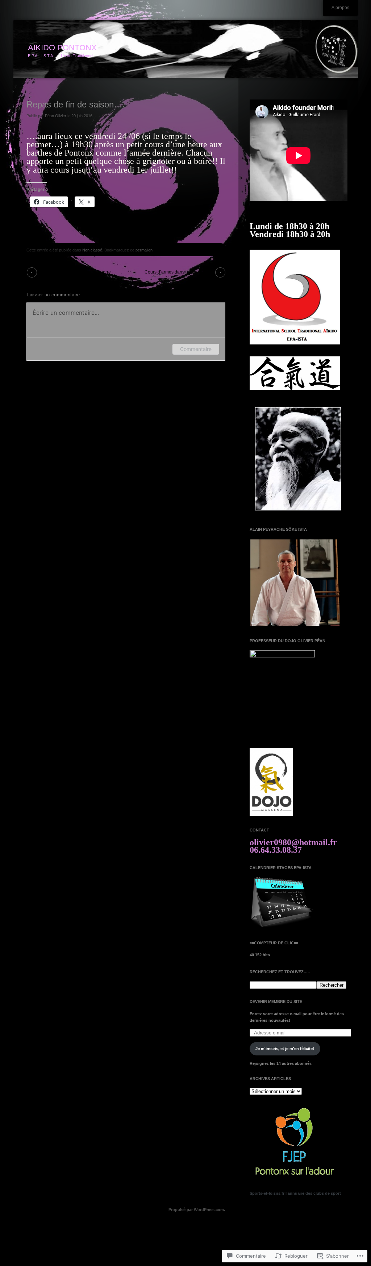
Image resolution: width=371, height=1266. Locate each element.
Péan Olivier (55, 116)
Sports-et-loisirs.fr (267, 1193)
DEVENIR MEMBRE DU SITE (276, 1001)
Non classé (92, 250)
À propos (340, 7)
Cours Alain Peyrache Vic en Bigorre (75, 272)
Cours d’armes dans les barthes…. (179, 272)
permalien (144, 250)
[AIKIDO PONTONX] (185, 49)
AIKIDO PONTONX (62, 47)
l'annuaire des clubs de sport (313, 1193)
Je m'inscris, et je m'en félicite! (284, 1048)
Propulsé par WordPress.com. (196, 1209)
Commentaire (196, 349)
